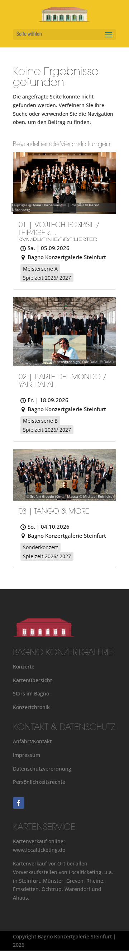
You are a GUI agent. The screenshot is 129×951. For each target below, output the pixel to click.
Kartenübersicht (32, 680)
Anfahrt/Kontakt (32, 741)
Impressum (26, 755)
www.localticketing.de (39, 849)
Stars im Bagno (31, 693)
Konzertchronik (31, 707)
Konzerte (23, 666)
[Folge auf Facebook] (18, 803)
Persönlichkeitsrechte (39, 781)
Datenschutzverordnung (42, 768)
